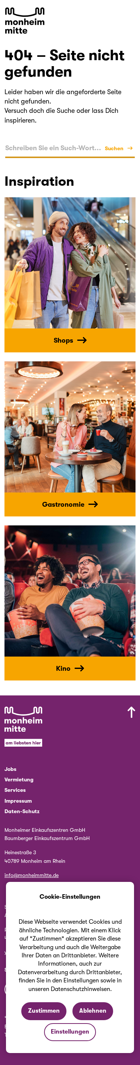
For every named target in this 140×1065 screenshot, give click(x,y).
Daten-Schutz (22, 811)
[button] (130, 15)
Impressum (18, 801)
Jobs (10, 769)
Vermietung (19, 779)
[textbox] (53, 148)
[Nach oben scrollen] (99, 728)
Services (15, 790)
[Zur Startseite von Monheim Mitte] (24, 20)
